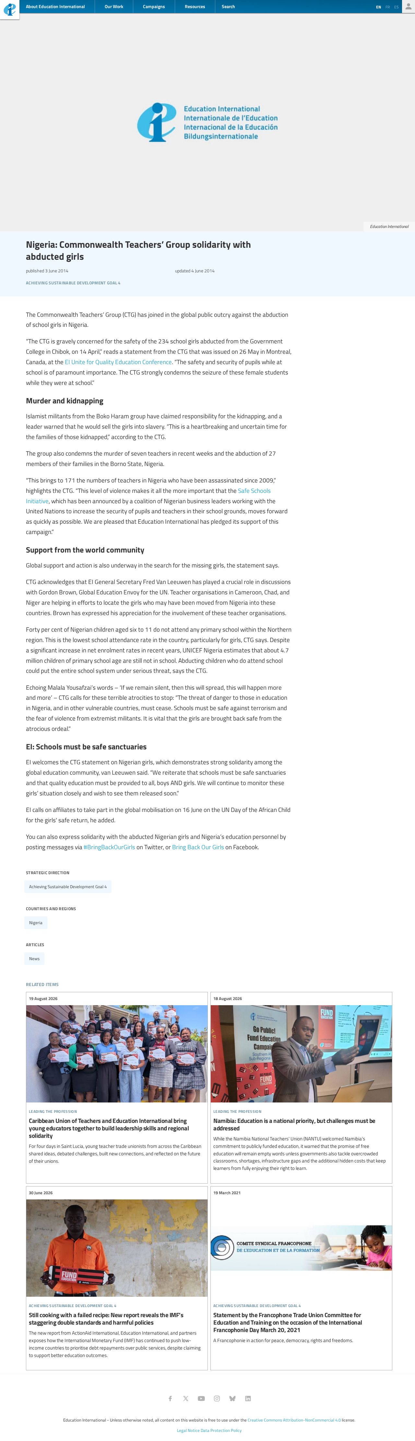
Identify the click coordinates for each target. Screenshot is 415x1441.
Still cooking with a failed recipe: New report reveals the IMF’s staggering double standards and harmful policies (117, 1274)
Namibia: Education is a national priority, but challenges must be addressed (301, 1083)
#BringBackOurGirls (109, 846)
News (34, 958)
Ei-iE (9, 10)
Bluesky (232, 1398)
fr (387, 6)
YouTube (201, 1398)
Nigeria (35, 922)
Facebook (170, 1398)
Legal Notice (188, 1430)
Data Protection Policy (221, 1430)
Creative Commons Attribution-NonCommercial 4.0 (294, 1420)
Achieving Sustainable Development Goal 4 (68, 886)
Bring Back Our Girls (198, 846)
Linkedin (248, 1398)
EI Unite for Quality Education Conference (118, 361)
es (396, 6)
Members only (408, 6)
